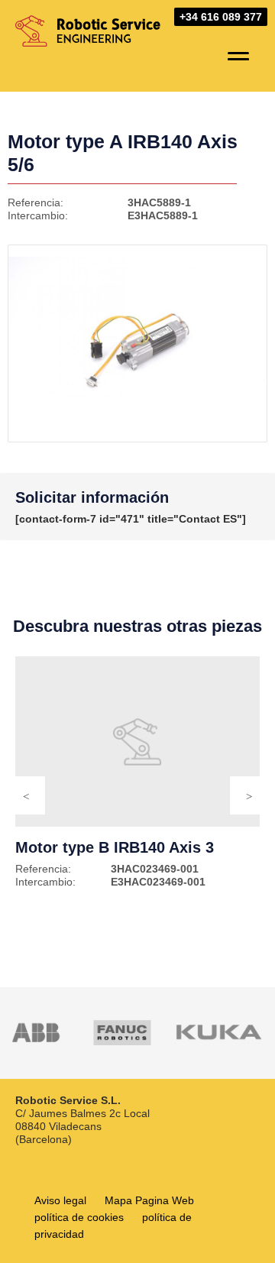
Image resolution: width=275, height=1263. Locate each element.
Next (249, 795)
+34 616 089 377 (221, 17)
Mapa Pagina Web (149, 1200)
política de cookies (79, 1217)
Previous (26, 795)
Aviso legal (60, 1200)
